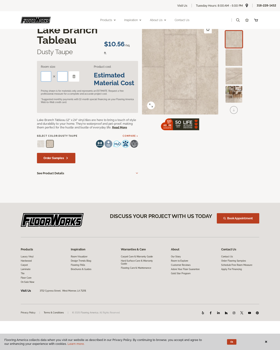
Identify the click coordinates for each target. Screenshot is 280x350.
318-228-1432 (266, 5)
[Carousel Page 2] (234, 57)
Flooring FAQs (78, 265)
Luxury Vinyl (27, 256)
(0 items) (256, 20)
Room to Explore (179, 260)
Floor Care (26, 277)
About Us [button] (156, 20)
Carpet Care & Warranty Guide (137, 256)
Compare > (130, 136)
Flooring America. (90, 312)
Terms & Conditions (54, 312)
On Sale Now (27, 282)
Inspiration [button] (131, 20)
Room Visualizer (79, 256)
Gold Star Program (181, 273)
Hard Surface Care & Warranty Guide (137, 262)
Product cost (102, 66)
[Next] (234, 110)
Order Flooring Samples (233, 260)
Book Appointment (240, 218)
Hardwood (26, 260)
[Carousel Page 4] (234, 94)
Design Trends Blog (81, 260)
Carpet (24, 265)
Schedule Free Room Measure (236, 265)
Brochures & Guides (81, 269)
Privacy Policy (28, 312)
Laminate (25, 269)
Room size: (48, 66)
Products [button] (106, 20)
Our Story (176, 256)
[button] (238, 20)
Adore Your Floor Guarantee (185, 269)
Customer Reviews (181, 265)
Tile (22, 273)
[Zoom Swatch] (151, 105)
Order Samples (53, 158)
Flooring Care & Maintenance (136, 268)
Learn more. (76, 343)
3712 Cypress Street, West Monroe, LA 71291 (63, 290)
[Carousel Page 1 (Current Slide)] (234, 39)
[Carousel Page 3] (234, 76)
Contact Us (182, 20)
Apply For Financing (231, 269)
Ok (231, 342)
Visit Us (182, 5)
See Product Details (50, 173)
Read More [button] (119, 127)
